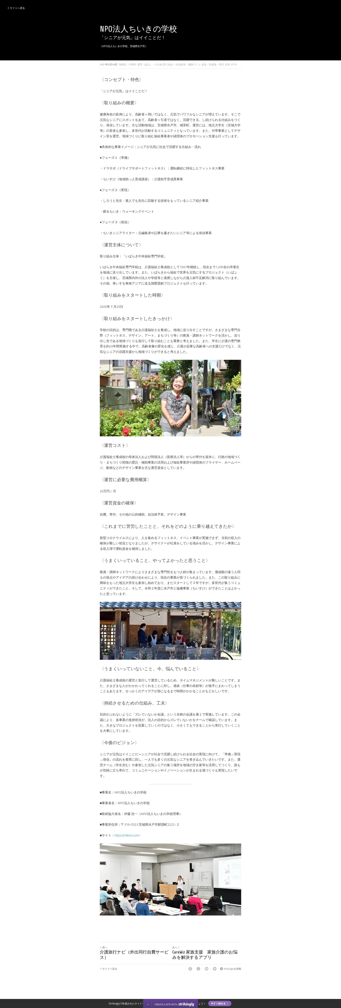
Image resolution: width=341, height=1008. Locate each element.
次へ (174, 947)
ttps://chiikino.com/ (128, 835)
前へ (104, 947)
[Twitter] (198, 969)
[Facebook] (190, 969)
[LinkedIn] (206, 969)
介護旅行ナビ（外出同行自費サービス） (134, 955)
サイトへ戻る (17, 8)
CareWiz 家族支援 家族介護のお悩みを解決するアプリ (204, 955)
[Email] (214, 969)
